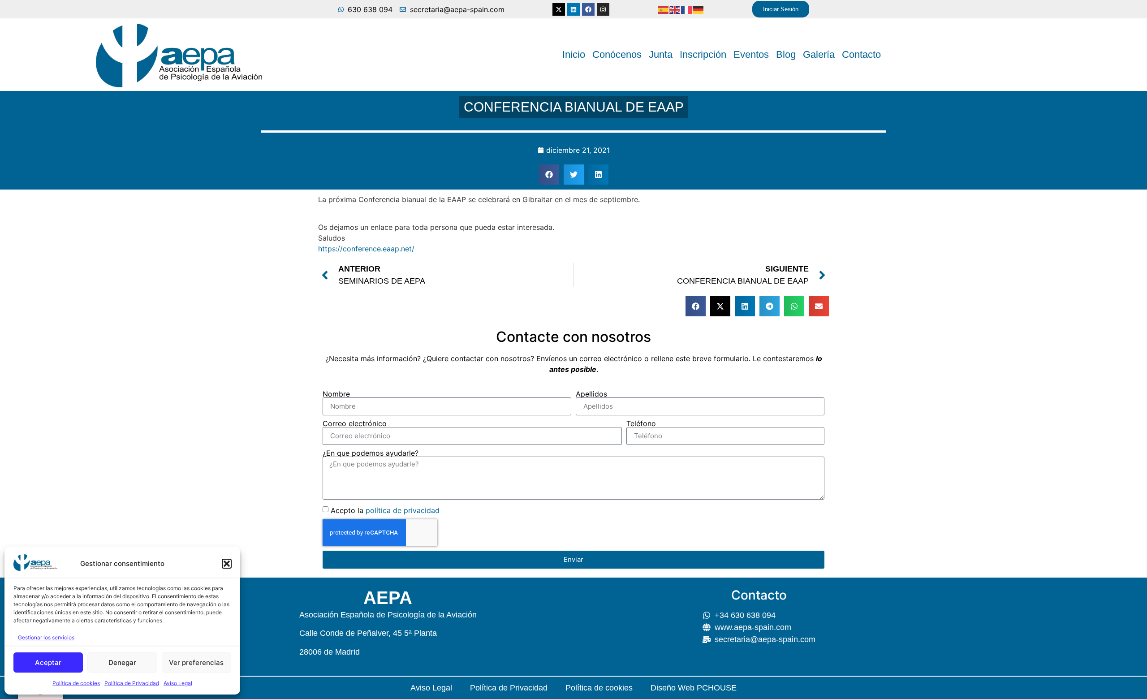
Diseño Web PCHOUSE (694, 687)
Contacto (861, 54)
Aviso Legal (178, 683)
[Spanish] (663, 9)
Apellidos (591, 393)
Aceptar (48, 662)
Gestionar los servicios (46, 637)
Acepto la (385, 509)
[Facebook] (588, 9)
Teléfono (641, 423)
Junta (661, 54)
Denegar (122, 662)
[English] (675, 9)
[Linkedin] (573, 9)
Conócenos (617, 54)
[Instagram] (603, 9)
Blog (786, 54)
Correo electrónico (355, 423)
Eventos (751, 54)
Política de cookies (76, 683)
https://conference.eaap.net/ (366, 248)
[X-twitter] (558, 9)
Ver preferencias (196, 662)
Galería (819, 54)
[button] (226, 563)
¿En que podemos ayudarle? (370, 453)
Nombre (336, 393)
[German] (698, 9)
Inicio (573, 54)
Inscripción (703, 54)
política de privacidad (403, 509)
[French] (687, 9)
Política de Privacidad (131, 683)
